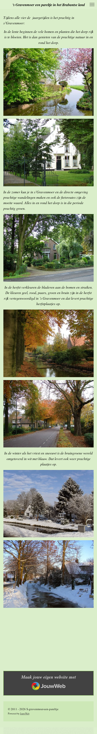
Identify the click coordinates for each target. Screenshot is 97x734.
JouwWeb (24, 713)
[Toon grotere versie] (48, 82)
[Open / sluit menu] (92, 4)
